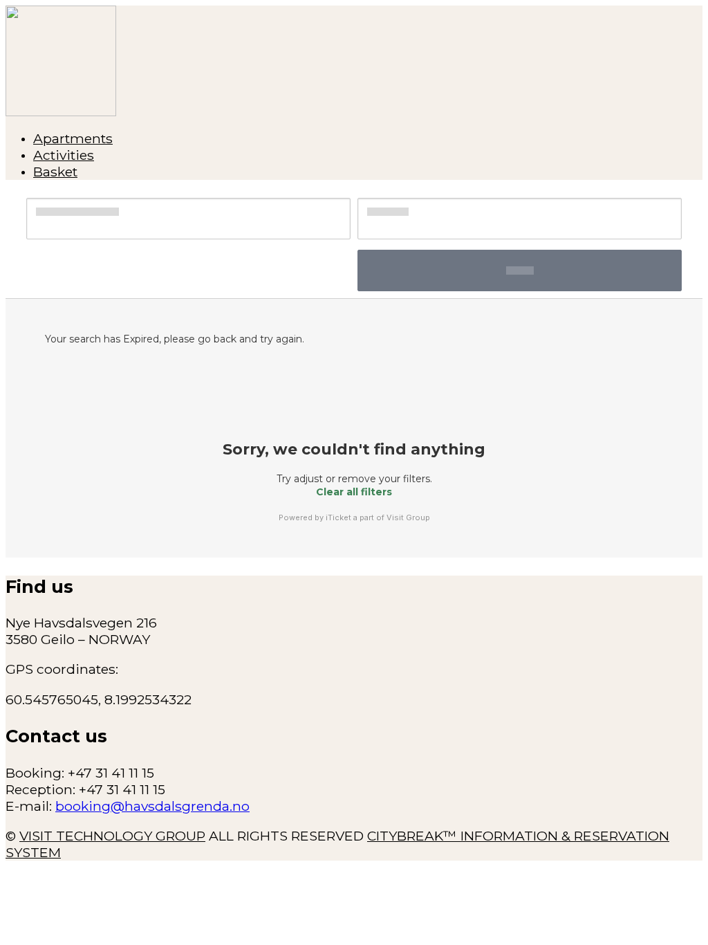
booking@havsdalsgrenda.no (152, 806)
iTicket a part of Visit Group (378, 517)
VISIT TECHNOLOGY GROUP (112, 835)
